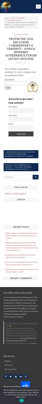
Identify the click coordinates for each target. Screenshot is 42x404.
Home (7, 18)
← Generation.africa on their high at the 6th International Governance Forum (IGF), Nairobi (20, 154)
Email (11, 124)
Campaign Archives (14, 20)
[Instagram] (26, 376)
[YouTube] (16, 376)
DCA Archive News (18, 18)
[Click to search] (35, 177)
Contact (9, 365)
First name (13, 107)
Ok (22, 400)
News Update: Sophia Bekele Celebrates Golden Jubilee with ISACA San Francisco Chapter (21, 235)
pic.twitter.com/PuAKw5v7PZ (16, 340)
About (8, 361)
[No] (39, 395)
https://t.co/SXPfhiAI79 (28, 338)
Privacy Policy (11, 369)
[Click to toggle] (38, 7)
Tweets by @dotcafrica (15, 193)
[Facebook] (5, 376)
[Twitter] (11, 376)
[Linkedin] (21, 376)
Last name (13, 115)
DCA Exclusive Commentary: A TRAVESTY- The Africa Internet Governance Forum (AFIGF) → (18, 167)
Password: (9, 79)
